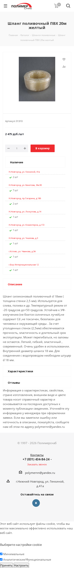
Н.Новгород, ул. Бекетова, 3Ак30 (25, 185)
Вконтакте (36, 503)
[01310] (37, 79)
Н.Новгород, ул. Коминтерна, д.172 (26, 224)
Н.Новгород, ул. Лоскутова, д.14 (25, 211)
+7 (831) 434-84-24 (36, 459)
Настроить (21, 565)
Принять (6, 565)
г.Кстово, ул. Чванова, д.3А (22, 251)
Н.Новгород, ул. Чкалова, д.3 (23, 238)
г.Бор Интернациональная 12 (24, 264)
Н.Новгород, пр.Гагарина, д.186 (25, 198)
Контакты (37, 455)
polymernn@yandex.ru (40, 473)
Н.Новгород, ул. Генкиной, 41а (24, 171)
